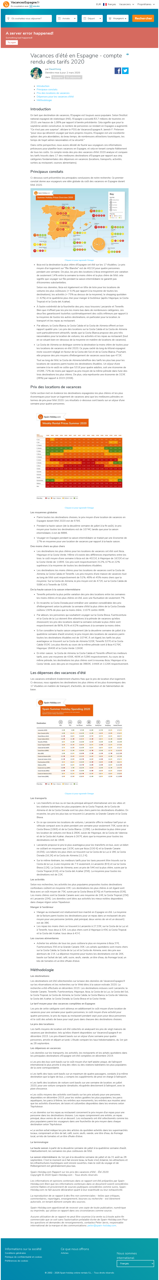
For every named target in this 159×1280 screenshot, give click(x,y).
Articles (64, 1253)
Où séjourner (73, 77)
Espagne (58, 77)
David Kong (55, 69)
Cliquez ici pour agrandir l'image (79, 260)
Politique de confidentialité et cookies (23, 1256)
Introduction (43, 86)
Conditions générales (15, 1253)
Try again (12, 42)
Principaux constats (47, 89)
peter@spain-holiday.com (102, 1225)
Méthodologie (44, 100)
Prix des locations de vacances (53, 93)
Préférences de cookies (16, 1260)
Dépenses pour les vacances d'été (55, 96)
